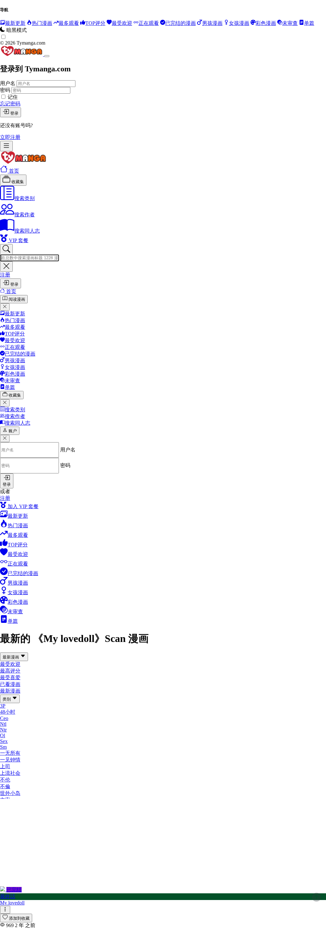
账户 (13, 430)
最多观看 (15, 327)
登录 (14, 113)
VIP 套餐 (18, 240)
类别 (7, 699)
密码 (5, 90)
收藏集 (17, 181)
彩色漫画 (15, 374)
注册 (5, 274)
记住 (13, 97)
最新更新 (15, 313)
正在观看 (15, 347)
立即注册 (10, 137)
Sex (4, 741)
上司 (5, 766)
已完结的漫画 (20, 353)
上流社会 (10, 773)
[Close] (46, 56)
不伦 (5, 779)
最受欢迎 (15, 340)
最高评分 (10, 670)
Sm (3, 747)
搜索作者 (24, 214)
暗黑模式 (16, 30)
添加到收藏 (19, 918)
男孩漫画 (15, 360)
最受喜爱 (10, 677)
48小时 (7, 712)
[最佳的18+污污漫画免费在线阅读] (23, 162)
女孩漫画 (15, 367)
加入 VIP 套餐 (22, 506)
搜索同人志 (27, 231)
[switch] (3, 37)
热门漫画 (15, 320)
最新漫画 (11, 657)
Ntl (3, 724)
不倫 (5, 786)
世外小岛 (10, 793)
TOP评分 (15, 333)
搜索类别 (24, 198)
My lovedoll (12, 902)
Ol (2, 735)
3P (2, 706)
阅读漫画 (17, 299)
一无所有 (10, 753)
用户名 (7, 83)
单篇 (10, 387)
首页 (13, 171)
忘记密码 (10, 103)
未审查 (12, 380)
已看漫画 (10, 684)
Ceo (4, 718)
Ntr (3, 729)
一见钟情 (10, 759)
